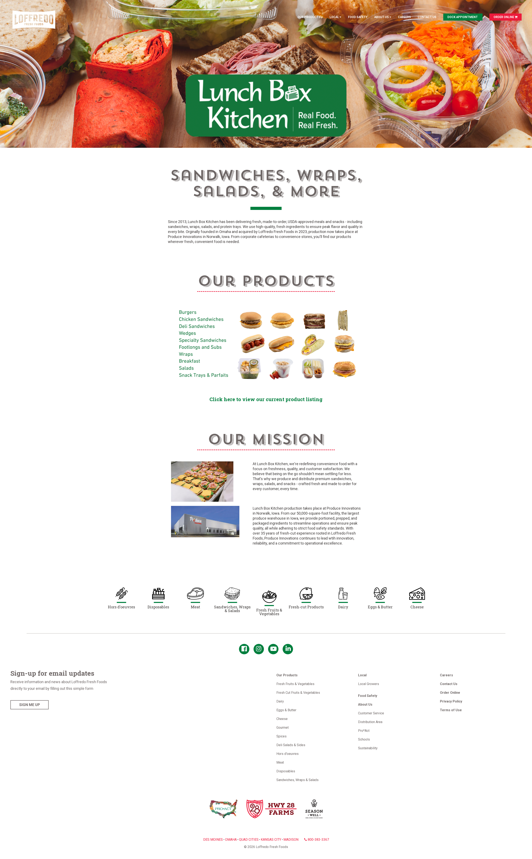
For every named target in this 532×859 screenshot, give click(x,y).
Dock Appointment (462, 17)
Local (335, 17)
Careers (404, 17)
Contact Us (427, 17)
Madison (290, 840)
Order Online (504, 17)
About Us (381, 17)
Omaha (231, 840)
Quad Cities (249, 840)
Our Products (309, 17)
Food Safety (357, 17)
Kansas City (271, 840)
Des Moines (213, 840)
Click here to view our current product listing (266, 399)
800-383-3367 (318, 840)
